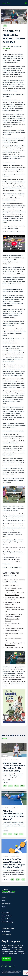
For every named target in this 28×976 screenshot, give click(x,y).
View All (4, 738)
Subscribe (6, 959)
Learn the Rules (5, 919)
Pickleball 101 (5, 913)
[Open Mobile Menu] (26, 3)
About (3, 900)
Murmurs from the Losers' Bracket (12, 46)
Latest (3, 906)
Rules (5, 25)
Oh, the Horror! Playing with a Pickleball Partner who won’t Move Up (14, 609)
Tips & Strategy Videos (7, 928)
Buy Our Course (5, 931)
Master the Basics (6, 916)
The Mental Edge (6, 934)
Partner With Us (5, 903)
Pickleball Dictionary (7, 922)
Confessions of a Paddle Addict (14, 647)
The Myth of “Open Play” (12, 585)
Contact (3, 897)
